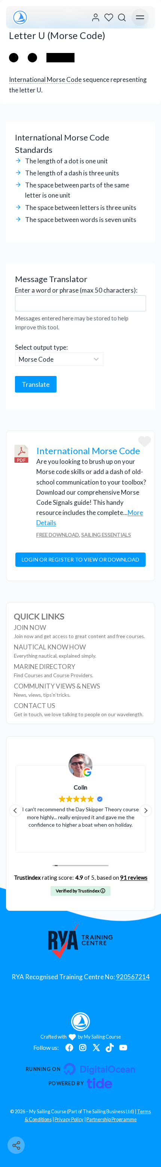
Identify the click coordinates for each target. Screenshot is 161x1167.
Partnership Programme (111, 1119)
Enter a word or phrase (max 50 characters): (76, 290)
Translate (36, 384)
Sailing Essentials (106, 535)
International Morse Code (88, 450)
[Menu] (140, 17)
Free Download (57, 535)
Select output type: (41, 347)
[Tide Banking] (80, 1083)
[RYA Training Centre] (80, 941)
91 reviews (134, 877)
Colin (80, 787)
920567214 (133, 977)
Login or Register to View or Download (80, 559)
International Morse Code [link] (45, 79)
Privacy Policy (69, 1119)
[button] (145, 810)
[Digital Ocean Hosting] (80, 1069)
